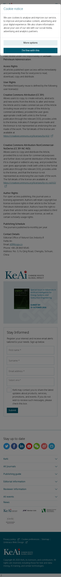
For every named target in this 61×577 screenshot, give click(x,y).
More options (30, 42)
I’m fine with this (30, 50)
